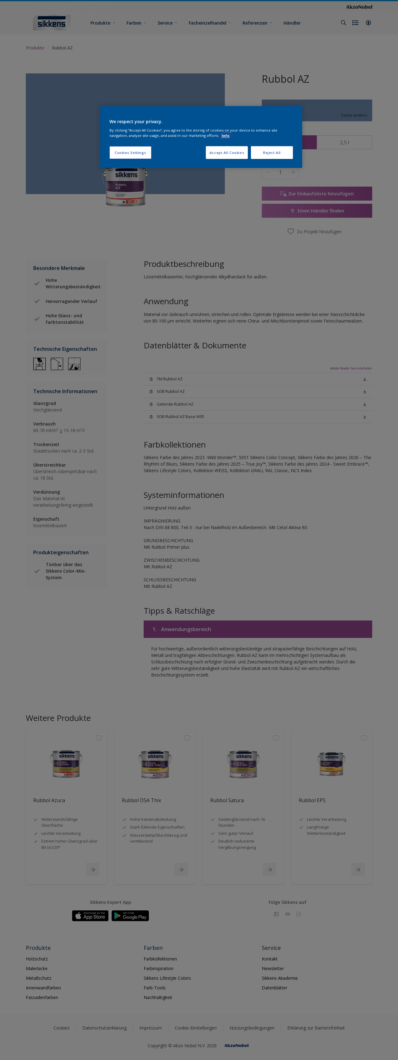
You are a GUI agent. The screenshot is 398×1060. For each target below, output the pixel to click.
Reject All (272, 152)
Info (225, 135)
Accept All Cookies (227, 152)
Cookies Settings (130, 152)
